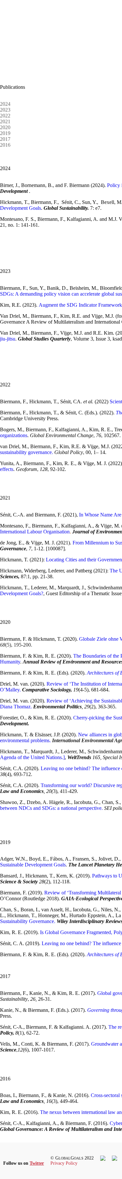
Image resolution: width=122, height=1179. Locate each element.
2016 (5, 145)
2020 (5, 127)
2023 (5, 110)
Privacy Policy (63, 1163)
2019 (5, 133)
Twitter (37, 1163)
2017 (5, 139)
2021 (5, 121)
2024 (5, 104)
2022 (5, 115)
